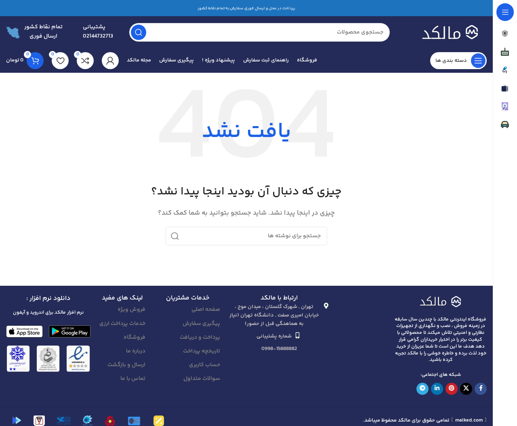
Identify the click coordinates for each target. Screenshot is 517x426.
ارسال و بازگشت (126, 365)
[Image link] (440, 301)
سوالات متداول (201, 378)
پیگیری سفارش (201, 323)
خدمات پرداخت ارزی (122, 323)
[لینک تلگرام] (422, 389)
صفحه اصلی (205, 309)
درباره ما (135, 351)
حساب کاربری (204, 365)
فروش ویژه (131, 309)
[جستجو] (138, 32)
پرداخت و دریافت (200, 337)
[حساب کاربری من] (110, 61)
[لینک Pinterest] (452, 389)
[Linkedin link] (437, 389)
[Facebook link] (481, 389)
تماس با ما (132, 378)
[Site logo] (446, 32)
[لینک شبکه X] (466, 389)
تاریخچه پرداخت (201, 351)
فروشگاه (134, 337)
